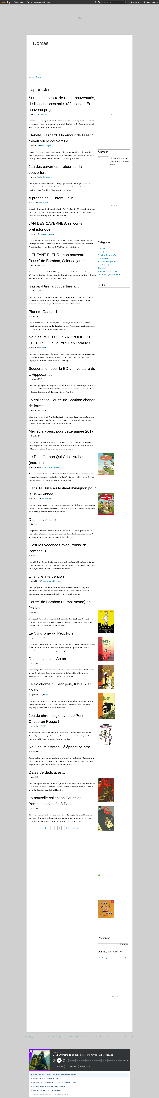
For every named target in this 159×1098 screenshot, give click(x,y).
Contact (38, 77)
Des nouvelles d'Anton (47, 659)
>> (82, 828)
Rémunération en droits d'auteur (84, 1037)
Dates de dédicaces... (47, 772)
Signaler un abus (63, 1037)
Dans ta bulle (45, 498)
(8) (109, 274)
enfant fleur (44, 202)
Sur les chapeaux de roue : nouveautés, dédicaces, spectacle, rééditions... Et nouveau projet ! (62, 104)
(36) (103, 258)
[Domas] (103, 161)
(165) (102, 252)
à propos (85, 1066)
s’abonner (60, 1066)
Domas (40, 43)
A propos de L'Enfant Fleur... (52, 198)
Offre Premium (98, 1037)
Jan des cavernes (45, 177)
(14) (107, 271)
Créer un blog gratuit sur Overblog (33, 1037)
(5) (100, 278)
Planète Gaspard (45, 145)
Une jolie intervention (46, 576)
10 (74, 828)
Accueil (31, 77)
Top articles (48, 1037)
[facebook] (92, 2)
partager (73, 1066)
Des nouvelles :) (42, 519)
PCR (43, 726)
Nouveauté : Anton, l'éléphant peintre (59, 747)
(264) (101, 248)
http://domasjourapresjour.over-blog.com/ (112, 958)
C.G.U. (72, 1037)
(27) (104, 265)
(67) (107, 255)
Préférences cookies (129, 1037)
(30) (107, 261)
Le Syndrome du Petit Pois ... (53, 633)
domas (43, 114)
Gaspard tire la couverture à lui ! (56, 286)
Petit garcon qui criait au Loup (50, 467)
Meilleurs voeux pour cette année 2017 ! (62, 431)
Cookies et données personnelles (113, 1037)
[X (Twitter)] (95, 2)
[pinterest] (99, 2)
